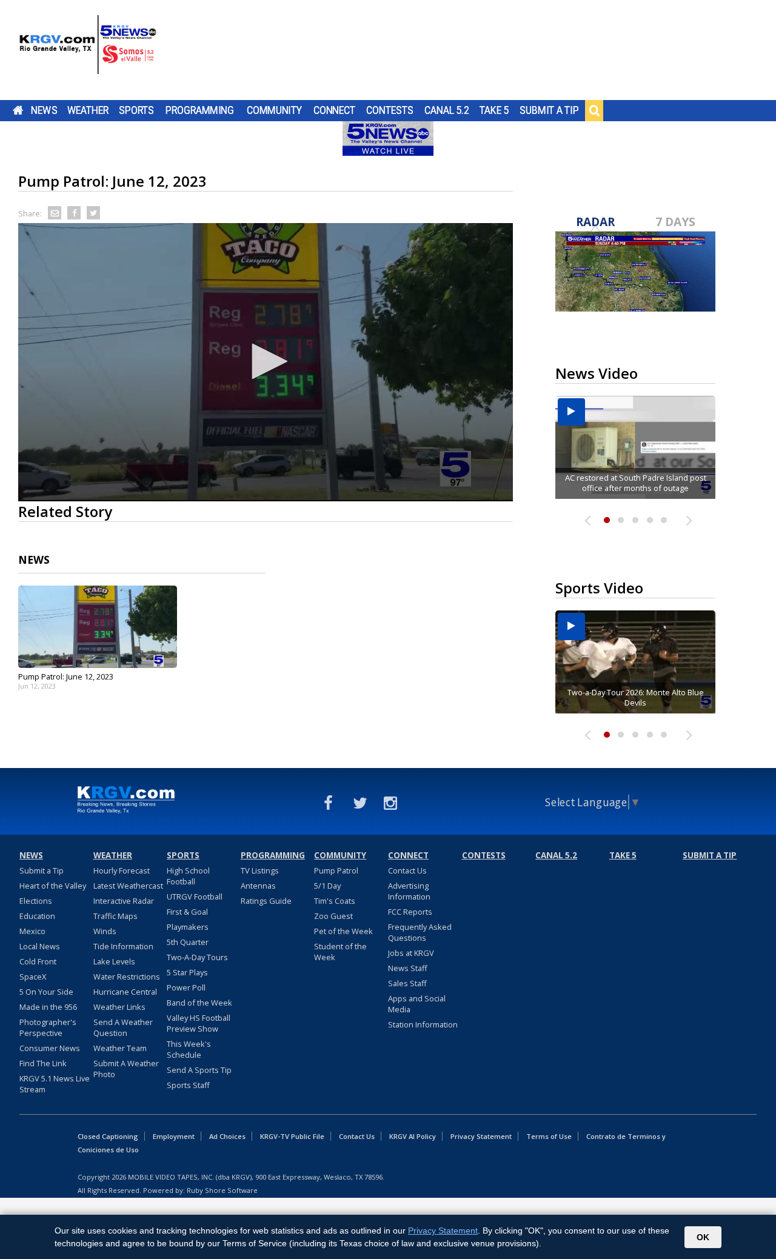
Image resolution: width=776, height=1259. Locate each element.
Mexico (32, 931)
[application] (265, 362)
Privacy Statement (481, 1136)
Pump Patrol (336, 870)
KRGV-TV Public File (292, 1136)
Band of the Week (199, 1002)
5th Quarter (188, 942)
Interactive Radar (123, 900)
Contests (389, 110)
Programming (200, 110)
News (44, 110)
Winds (104, 931)
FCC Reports (410, 911)
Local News (39, 946)
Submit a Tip (549, 110)
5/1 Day (327, 885)
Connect (334, 110)
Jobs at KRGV (411, 952)
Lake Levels (114, 961)
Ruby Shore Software (222, 1190)
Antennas (258, 885)
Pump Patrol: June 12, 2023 (65, 676)
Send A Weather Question (123, 1027)
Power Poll (186, 987)
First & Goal (187, 911)
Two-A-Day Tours (197, 957)
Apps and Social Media (417, 1004)
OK (703, 1237)
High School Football (188, 876)
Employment (174, 1136)
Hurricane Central (125, 991)
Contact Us (407, 870)
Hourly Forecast (121, 870)
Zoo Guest (333, 915)
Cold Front (37, 961)
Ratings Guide (266, 900)
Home (18, 110)
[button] (265, 361)
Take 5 (494, 110)
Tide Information (123, 946)
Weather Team (120, 1048)
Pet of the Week (343, 931)
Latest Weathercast (128, 885)
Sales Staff (407, 983)
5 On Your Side (46, 991)
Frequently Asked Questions (420, 932)
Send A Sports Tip (199, 1069)
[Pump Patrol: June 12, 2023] (97, 627)
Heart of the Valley (52, 885)
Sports (136, 110)
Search (594, 110)
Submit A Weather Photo (126, 1069)
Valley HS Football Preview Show (198, 1023)
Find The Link (43, 1063)
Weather (88, 110)
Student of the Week (340, 952)
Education (37, 915)
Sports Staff (188, 1085)
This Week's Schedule (189, 1049)
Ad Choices (227, 1136)
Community (274, 110)
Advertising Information (409, 891)
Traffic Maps (115, 915)
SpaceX (32, 976)
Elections (35, 900)
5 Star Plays (187, 972)
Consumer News (49, 1048)
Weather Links (119, 1006)
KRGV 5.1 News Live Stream (54, 1084)
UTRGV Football (194, 896)
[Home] (88, 51)
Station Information (423, 1024)
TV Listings (260, 870)
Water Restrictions (126, 976)
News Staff (407, 968)
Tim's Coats (334, 900)
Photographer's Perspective (47, 1027)
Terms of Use (549, 1136)
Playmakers (188, 926)
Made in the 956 (48, 1006)
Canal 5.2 (446, 110)
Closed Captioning (108, 1136)
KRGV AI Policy (412, 1136)
